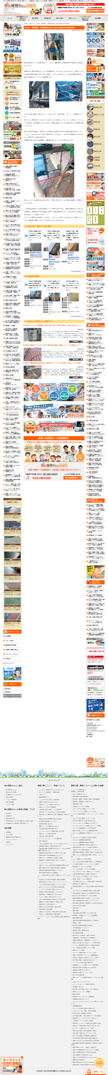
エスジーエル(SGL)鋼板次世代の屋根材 (12, 423)
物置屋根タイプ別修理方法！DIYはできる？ (95, 587)
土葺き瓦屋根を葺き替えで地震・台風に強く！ (12, 263)
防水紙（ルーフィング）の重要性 (81, 991)
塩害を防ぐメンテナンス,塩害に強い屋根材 (13, 388)
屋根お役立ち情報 (93, 429)
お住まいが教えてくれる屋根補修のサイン (95, 351)
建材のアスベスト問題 (12, 363)
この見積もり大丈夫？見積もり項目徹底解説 (95, 522)
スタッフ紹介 (9, 640)
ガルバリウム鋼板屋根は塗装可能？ (95, 292)
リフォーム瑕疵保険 (11, 799)
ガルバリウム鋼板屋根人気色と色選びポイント (95, 301)
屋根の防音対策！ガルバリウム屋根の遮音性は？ (96, 319)
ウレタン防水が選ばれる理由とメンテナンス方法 (12, 225)
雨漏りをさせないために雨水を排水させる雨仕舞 (12, 342)
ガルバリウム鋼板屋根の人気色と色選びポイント (86, 845)
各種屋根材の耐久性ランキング (81, 999)
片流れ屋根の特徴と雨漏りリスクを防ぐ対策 (12, 312)
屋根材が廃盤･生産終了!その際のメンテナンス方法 (86, 898)
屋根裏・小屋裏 (10, 325)
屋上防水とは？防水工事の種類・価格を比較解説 (12, 244)
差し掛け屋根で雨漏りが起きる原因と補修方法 (85, 1038)
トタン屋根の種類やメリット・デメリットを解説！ (86, 864)
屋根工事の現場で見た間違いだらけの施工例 (95, 464)
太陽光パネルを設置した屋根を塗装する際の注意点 (52, 911)
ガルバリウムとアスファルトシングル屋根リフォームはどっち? (13, 408)
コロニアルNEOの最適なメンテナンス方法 (95, 408)
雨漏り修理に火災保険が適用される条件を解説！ (95, 485)
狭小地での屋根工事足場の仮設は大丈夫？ (95, 412)
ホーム (10, 18)
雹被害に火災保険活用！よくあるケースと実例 (95, 490)
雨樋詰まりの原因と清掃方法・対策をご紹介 (51, 901)
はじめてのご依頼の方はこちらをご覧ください (51, 789)
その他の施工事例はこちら (77, 271)
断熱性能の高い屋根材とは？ (10, 470)
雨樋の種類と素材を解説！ (46, 909)
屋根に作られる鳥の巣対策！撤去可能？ (95, 613)
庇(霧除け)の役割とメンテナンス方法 (11, 277)
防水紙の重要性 (10, 367)
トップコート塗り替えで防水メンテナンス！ (12, 489)
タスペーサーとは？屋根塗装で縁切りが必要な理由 (86, 890)
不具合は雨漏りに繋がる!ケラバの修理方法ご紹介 (13, 206)
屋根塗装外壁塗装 (97, 159)
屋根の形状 (8, 308)
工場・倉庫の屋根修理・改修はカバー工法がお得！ (96, 595)
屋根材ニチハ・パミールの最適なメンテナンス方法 (96, 399)
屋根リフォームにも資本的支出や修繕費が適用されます (54, 865)
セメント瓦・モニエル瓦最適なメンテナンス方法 (12, 258)
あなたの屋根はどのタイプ (80, 794)
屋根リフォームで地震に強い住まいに (49, 826)
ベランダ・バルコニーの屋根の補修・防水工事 (51, 831)
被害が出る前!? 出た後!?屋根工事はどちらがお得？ (96, 527)
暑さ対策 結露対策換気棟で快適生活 (11, 329)
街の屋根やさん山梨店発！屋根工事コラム (17, 823)
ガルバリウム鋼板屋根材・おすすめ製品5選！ (85, 828)
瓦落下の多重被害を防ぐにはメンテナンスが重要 (95, 437)
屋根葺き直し (98, 144)
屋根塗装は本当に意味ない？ (10, 179)
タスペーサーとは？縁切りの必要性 (11, 220)
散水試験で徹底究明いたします (47, 821)
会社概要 (98, 18)
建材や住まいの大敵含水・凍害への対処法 (12, 334)
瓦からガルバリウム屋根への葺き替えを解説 (95, 288)
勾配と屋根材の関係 (11, 338)
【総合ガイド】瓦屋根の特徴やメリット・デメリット (87, 850)
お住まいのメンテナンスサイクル (81, 981)
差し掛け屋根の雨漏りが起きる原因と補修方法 (12, 321)
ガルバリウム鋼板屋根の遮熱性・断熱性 (95, 297)
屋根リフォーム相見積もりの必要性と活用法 (51, 858)
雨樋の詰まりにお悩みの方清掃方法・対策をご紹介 (96, 604)
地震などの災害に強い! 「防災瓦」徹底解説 (95, 459)
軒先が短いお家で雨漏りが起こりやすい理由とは (12, 355)
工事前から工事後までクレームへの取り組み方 (95, 518)
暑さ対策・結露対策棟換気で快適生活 (83, 925)
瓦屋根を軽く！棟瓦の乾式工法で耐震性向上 (84, 937)
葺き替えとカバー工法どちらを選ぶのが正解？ (95, 356)
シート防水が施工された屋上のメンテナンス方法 (12, 230)
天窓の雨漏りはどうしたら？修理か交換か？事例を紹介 (87, 881)
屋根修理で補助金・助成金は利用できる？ (95, 494)
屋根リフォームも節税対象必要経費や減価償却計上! (96, 634)
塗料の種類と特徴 (95, 651)
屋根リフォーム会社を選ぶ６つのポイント (96, 425)
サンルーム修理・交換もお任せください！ (95, 591)
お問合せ (8, 658)
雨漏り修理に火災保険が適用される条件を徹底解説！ (87, 1064)
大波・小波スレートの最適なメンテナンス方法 (12, 272)
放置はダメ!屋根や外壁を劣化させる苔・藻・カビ (13, 393)
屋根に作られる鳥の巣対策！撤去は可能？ (50, 906)
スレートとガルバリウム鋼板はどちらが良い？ (95, 279)
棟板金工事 (97, 151)
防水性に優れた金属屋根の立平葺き (82, 1013)
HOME (25, 23)
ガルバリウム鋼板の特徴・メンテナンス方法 (84, 952)
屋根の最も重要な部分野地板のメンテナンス (12, 371)
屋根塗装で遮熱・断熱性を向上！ (81, 930)
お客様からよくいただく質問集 (81, 806)
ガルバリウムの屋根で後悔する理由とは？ (12, 418)
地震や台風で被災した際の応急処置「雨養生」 (12, 291)
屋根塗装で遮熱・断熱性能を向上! (95, 477)
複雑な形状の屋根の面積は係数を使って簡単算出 (86, 920)
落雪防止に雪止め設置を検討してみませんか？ (51, 892)
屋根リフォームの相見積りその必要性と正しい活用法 (96, 509)
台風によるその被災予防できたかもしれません (96, 433)
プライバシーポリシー (12, 654)
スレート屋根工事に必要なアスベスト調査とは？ (12, 485)
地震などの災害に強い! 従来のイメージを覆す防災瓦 (86, 942)
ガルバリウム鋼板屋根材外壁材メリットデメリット (96, 314)
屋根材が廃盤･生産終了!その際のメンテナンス (12, 397)
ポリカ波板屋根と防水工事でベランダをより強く (96, 600)
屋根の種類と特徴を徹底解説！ (11, 167)
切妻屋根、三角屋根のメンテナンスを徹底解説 (12, 316)
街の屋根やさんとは (11, 789)
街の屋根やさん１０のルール (13, 794)
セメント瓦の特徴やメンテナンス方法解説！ (12, 253)
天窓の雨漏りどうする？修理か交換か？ (12, 466)
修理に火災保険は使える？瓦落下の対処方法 (96, 442)
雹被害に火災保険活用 (78, 1059)
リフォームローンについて (46, 862)
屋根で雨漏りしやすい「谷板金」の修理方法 (12, 347)
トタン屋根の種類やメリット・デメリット (95, 382)
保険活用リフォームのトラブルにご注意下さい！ (86, 1018)
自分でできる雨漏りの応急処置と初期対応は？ (95, 481)
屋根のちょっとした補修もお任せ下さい (49, 804)
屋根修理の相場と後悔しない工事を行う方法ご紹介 (52, 853)
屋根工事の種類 (95, 101)
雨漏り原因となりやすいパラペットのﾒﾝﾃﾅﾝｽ (12, 234)
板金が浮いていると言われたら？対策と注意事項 (96, 544)
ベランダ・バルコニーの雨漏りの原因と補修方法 (12, 249)
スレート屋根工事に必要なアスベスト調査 (84, 947)
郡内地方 (8, 692)
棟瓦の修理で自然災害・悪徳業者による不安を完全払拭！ (88, 903)
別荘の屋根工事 (93, 625)
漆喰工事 (97, 122)
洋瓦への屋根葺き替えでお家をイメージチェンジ (12, 402)
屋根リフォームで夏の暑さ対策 (47, 833)
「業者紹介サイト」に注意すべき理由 (95, 561)
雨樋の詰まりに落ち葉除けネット (48, 904)
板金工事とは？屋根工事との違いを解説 (12, 189)
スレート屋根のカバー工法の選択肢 (96, 369)
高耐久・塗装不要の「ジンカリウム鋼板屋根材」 (86, 955)
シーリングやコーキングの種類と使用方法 (12, 282)
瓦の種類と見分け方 (11, 351)
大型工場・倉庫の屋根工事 (46, 836)
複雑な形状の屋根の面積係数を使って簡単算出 (12, 304)
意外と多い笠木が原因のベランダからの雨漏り (12, 211)
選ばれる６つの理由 (11, 792)
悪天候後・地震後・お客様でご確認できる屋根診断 (86, 799)
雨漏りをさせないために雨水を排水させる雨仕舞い (86, 1040)
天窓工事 (97, 166)
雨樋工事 (97, 129)
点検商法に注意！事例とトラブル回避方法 (50, 809)
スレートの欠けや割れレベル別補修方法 (95, 373)
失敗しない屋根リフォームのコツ (95, 334)
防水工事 (97, 136)
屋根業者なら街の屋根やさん (13, 837)
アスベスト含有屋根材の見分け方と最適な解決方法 (86, 945)
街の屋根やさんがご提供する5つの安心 (22, 18)
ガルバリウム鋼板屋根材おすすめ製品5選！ (95, 305)
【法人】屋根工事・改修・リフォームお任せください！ (54, 843)
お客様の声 (47, 18)
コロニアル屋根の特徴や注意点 (93, 377)
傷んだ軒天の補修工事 (78, 975)
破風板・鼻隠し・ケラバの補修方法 (82, 879)
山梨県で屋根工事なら (12, 649)
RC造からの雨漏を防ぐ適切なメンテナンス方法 (85, 957)
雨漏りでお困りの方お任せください (48, 802)
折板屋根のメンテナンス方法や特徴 (82, 866)
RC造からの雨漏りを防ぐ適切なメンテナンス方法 (13, 451)
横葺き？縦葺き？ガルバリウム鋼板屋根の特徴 (96, 310)
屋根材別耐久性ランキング (10, 383)
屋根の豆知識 (9, 375)
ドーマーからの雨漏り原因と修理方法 (12, 461)
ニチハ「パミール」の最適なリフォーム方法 (84, 811)
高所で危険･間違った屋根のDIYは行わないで (84, 960)
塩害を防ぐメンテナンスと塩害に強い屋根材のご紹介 (87, 1023)
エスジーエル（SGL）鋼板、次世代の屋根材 (84, 1011)
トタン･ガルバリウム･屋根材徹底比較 (12, 414)
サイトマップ (9, 663)
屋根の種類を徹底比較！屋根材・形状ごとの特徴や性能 (87, 852)
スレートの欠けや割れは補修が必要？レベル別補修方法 (87, 861)
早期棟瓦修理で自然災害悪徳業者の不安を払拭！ (12, 267)
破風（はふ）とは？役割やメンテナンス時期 (12, 494)
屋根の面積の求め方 (11, 300)
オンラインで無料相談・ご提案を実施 (49, 792)
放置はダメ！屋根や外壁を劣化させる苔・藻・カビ (86, 1025)
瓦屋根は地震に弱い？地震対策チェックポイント (96, 455)
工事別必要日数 (93, 420)
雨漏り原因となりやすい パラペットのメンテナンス (53, 882)
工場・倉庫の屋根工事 (95, 617)
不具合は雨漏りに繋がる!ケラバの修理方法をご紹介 (86, 893)
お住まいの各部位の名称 (12, 171)
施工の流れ (60, 18)
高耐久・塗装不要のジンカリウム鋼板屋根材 (12, 433)
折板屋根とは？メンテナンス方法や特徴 (95, 386)
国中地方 (8, 689)
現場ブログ (32, 23)
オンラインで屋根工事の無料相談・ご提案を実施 (95, 505)
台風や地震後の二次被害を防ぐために (95, 446)
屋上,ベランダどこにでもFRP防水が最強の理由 (13, 239)
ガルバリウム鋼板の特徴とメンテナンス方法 (12, 428)
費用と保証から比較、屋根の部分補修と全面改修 (96, 347)
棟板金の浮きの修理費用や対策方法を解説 (12, 193)
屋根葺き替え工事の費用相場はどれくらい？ (95, 342)
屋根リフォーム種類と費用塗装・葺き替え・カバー (96, 364)
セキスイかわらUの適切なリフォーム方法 (84, 809)
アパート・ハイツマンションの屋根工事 (95, 621)
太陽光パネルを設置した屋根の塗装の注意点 (95, 391)
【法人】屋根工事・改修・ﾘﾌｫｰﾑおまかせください (96, 629)
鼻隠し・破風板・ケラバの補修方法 (12, 201)
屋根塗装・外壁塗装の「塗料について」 (83, 801)
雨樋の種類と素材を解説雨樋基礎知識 (12, 480)
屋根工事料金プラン (44, 797)
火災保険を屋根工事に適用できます (48, 828)
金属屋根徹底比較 (77, 1006)
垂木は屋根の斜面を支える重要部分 (48, 872)
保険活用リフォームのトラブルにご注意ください (96, 557)
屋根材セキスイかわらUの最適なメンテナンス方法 (96, 404)
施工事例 (35, 18)
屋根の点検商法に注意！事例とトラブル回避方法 (95, 539)
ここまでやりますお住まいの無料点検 (85, 18)
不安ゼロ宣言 (9, 797)
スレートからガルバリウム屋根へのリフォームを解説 (96, 284)
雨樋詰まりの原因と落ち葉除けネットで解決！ (96, 608)
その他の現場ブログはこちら (76, 380)
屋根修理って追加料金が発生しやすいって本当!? (95, 548)
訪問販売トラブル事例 (95, 535)
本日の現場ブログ (10, 818)
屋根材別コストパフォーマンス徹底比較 (12, 379)
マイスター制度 (10, 804)
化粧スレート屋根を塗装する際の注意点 (94, 395)
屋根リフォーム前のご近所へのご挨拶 (94, 514)
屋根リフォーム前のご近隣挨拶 (47, 807)
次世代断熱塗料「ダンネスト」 (93, 472)
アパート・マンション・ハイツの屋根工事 (50, 838)
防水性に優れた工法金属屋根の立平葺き (11, 286)
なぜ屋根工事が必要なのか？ (95, 329)
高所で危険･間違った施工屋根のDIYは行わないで (13, 437)
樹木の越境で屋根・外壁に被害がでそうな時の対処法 (96, 552)
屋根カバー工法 (99, 114)
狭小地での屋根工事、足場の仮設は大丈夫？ (84, 820)
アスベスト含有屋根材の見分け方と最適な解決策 (12, 359)
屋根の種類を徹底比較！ (92, 360)
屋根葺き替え (98, 107)
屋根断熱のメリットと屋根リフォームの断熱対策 (12, 475)
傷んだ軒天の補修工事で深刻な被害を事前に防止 (12, 216)
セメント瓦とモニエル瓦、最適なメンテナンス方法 (86, 871)
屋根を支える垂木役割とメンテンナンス (12, 442)
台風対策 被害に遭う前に (46, 823)
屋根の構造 (8, 198)
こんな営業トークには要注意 (95, 531)
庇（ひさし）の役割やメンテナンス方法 (12, 456)
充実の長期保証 (10, 802)
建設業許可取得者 (10, 645)
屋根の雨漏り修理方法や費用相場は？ (12, 447)
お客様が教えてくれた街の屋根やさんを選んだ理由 (19, 821)
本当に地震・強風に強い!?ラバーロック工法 (84, 1033)
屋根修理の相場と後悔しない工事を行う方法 (95, 338)
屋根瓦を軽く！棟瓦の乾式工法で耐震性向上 (95, 450)
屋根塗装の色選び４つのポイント (93, 468)
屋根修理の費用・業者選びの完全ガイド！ (12, 175)
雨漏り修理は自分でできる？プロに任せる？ (12, 184)
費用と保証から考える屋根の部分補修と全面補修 (52, 867)
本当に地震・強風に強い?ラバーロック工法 (13, 296)
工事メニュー (72, 18)
